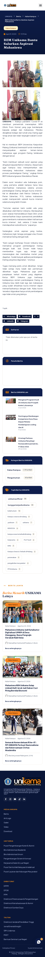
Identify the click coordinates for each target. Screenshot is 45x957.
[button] (40, 5)
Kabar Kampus (30, 16)
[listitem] (18, 498)
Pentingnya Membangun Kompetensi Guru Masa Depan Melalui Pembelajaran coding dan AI (28, 421)
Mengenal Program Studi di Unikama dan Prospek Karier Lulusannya (28, 402)
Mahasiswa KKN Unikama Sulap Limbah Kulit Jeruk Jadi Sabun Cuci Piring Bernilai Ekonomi (21, 688)
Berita (18, 16)
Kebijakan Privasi (8, 948)
